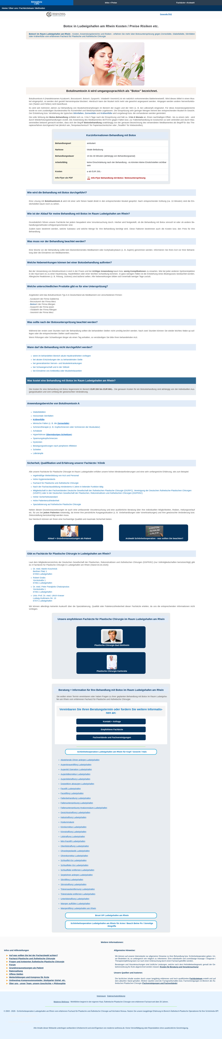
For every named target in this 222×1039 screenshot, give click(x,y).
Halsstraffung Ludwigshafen (73, 817)
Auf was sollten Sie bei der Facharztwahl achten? (33, 955)
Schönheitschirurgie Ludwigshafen (22, 1016)
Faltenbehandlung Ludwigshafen (76, 798)
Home (5, 8)
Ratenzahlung (16, 971)
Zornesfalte (90, 113)
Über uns (13, 8)
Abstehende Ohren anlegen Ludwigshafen (80, 760)
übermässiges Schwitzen (59, 434)
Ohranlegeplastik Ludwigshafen (75, 851)
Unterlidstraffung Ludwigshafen (75, 899)
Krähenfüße (106, 113)
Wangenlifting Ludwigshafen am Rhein (78, 908)
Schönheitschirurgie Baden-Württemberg (25, 1022)
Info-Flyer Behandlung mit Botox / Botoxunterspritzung (118, 178)
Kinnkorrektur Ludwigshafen (73, 827)
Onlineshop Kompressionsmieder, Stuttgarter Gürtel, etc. (37, 980)
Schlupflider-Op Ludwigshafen (74, 865)
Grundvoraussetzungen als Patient (26, 968)
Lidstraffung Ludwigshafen (73, 836)
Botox (33, 304)
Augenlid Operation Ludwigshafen (76, 769)
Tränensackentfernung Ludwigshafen (78, 889)
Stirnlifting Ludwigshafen (72, 879)
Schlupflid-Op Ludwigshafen (73, 860)
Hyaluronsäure (67, 822)
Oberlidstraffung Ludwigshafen (75, 846)
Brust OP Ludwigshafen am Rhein (112, 915)
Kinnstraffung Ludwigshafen (73, 832)
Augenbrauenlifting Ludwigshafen (76, 764)
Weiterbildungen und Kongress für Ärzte (29, 977)
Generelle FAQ (166, 14)
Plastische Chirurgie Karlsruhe (112, 671)
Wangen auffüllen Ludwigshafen (75, 903)
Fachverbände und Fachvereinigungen (112, 737)
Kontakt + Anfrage (112, 721)
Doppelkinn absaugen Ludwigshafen (77, 784)
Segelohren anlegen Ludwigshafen (77, 875)
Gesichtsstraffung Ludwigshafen (75, 812)
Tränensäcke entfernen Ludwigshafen (78, 894)
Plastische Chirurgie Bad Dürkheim (111, 645)
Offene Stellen (16, 974)
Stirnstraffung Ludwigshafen (73, 884)
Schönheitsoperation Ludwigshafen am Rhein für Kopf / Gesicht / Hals (112, 752)
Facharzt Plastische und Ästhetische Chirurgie (32, 958)
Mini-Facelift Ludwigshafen (73, 841)
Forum (12, 965)
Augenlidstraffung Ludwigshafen (75, 779)
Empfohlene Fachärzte (112, 729)
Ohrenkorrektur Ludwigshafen (74, 856)
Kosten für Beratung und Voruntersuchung (179, 967)
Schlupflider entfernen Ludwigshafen (77, 870)
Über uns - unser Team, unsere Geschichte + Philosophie (37, 983)
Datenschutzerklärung (116, 996)
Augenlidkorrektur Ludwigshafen (75, 774)
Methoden (40, 8)
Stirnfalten (78, 113)
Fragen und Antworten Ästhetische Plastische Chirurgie (36, 961)
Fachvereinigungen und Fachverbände (160, 983)
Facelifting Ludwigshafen (72, 793)
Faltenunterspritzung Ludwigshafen (77, 803)
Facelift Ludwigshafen (71, 788)
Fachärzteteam (26, 8)
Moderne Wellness (61, 1002)
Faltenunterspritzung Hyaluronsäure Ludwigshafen (84, 808)
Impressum (101, 996)
